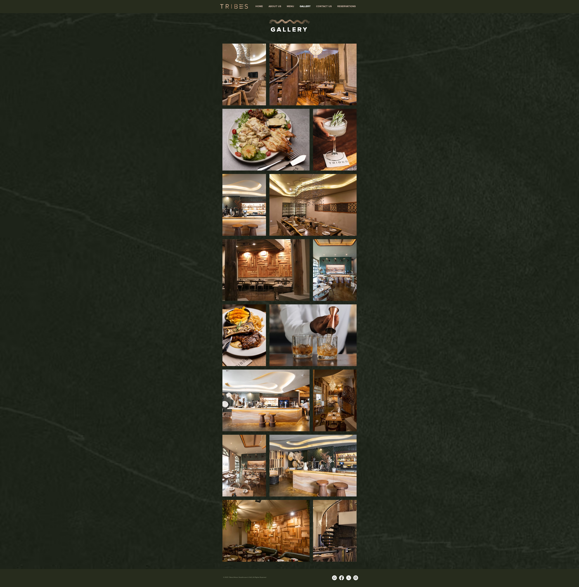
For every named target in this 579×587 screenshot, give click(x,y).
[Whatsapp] (334, 577)
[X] (348, 577)
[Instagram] (355, 577)
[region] (289, 22)
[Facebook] (341, 577)
